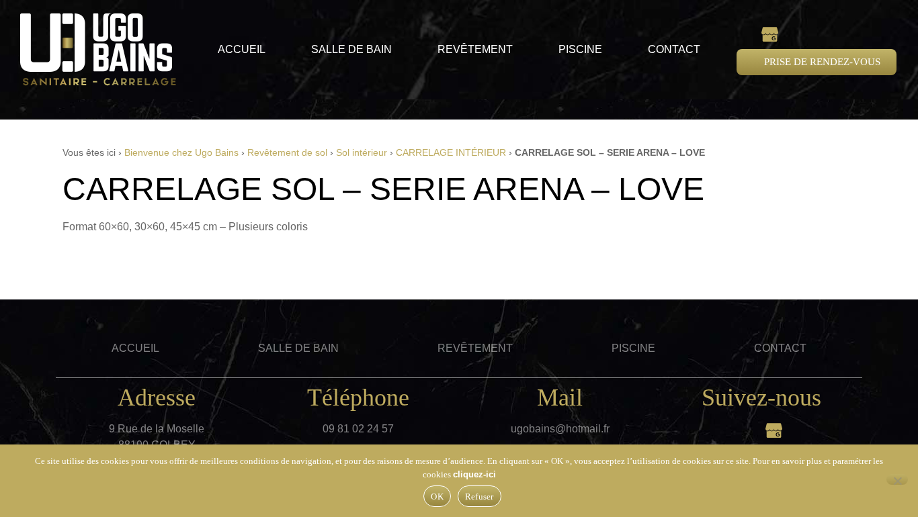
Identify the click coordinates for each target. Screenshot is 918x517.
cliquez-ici (474, 474)
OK (437, 496)
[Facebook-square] (745, 33)
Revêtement (475, 49)
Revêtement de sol (287, 153)
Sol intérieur (361, 153)
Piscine (580, 49)
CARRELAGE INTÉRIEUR (451, 153)
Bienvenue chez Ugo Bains (181, 153)
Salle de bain (351, 49)
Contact (674, 49)
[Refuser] (897, 479)
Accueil (241, 49)
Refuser (479, 496)
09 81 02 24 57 (358, 428)
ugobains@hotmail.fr (560, 428)
